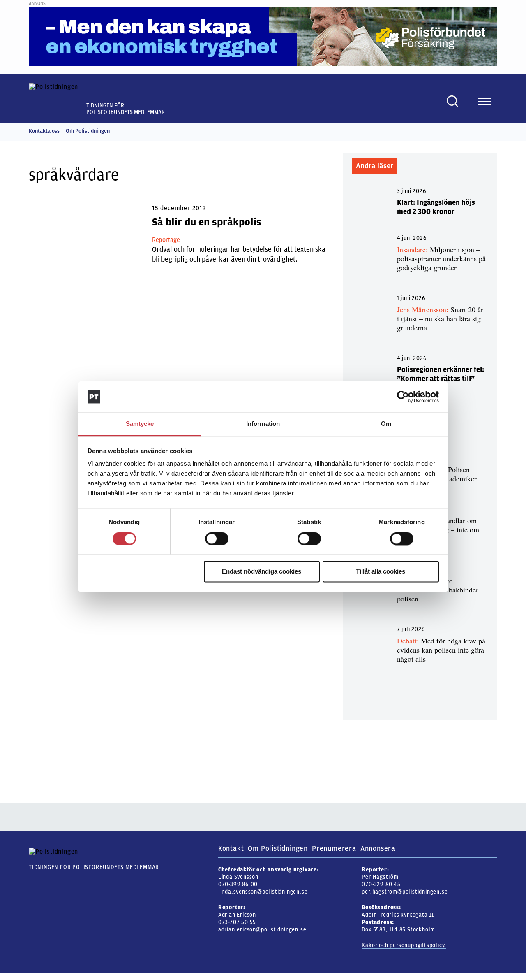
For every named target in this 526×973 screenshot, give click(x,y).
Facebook (479, 131)
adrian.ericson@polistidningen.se (262, 930)
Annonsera (377, 848)
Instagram (464, 131)
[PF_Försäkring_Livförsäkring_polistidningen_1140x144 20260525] (263, 35)
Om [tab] (386, 423)
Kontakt (231, 848)
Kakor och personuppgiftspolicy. (404, 945)
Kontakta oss (44, 131)
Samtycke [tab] (140, 423)
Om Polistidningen (88, 131)
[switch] (216, 538)
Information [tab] (263, 423)
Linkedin (493, 131)
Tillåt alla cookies (380, 571)
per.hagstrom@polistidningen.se (405, 892)
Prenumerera (334, 848)
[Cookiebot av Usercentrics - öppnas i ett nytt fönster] (403, 396)
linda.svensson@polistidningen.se (263, 892)
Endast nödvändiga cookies (261, 571)
